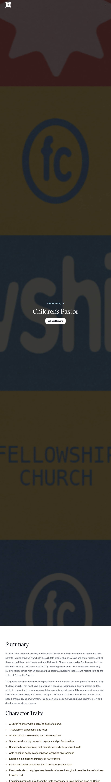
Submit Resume (55, 321)
